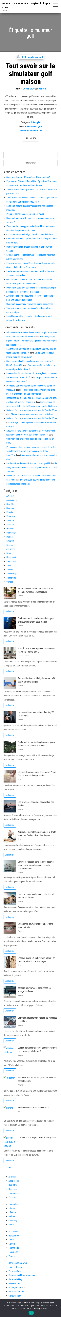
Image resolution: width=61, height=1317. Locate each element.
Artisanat (10, 496)
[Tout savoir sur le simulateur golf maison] (30, 57)
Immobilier (11, 532)
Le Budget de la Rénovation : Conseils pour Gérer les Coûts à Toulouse (31, 467)
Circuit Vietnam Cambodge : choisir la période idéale (29, 234)
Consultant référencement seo (22, 1275)
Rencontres (11, 561)
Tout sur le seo (15, 1267)
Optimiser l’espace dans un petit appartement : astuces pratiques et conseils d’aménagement (36, 865)
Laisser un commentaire (30, 130)
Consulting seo (15, 1295)
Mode (8, 553)
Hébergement (15, 1287)
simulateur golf (34, 126)
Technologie (11, 573)
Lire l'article (9, 611)
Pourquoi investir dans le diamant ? (33, 1107)
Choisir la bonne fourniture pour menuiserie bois (32, 414)
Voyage (9, 582)
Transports (11, 577)
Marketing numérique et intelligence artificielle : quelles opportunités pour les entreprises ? (31, 340)
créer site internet (17, 1291)
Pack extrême (15, 1271)
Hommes (10, 528)
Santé (8, 565)
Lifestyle (35, 122)
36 (10, 1167)
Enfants (9, 512)
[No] (57, 1308)
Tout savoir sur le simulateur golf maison (30, 74)
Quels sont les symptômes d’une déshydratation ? (28, 177)
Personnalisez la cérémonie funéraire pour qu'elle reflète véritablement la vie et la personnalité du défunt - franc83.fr (31, 451)
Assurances (11, 500)
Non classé (11, 557)
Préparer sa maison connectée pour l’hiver (25, 214)
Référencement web (18, 1263)
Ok (31, 1313)
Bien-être (10, 504)
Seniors (9, 569)
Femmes (10, 520)
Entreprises (11, 516)
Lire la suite (30, 138)
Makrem (42, 88)
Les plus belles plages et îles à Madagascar (37, 1137)
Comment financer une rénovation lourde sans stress (29, 304)
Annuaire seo (14, 1283)
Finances (10, 524)
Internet (9, 536)
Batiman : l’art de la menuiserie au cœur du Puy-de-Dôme (31, 410)
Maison (9, 545)
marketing (10, 549)
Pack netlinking (15, 1279)
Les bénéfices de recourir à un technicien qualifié (28, 463)
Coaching (10, 508)
